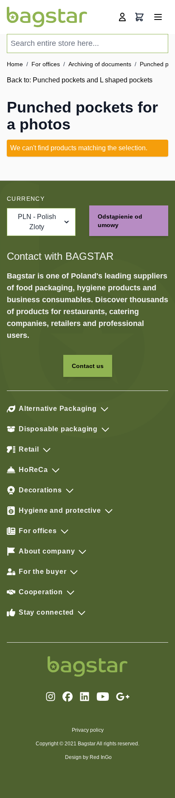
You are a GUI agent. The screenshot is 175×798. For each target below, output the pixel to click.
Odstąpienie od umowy (120, 220)
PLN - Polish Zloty (37, 221)
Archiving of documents (99, 64)
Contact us (88, 365)
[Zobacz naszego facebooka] (67, 696)
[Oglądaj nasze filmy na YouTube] (102, 696)
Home (15, 64)
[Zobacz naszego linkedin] (84, 696)
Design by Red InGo (88, 757)
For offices (45, 64)
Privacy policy (88, 730)
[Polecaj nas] (123, 696)
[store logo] (47, 17)
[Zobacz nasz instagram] (50, 696)
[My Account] (122, 17)
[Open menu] (158, 17)
